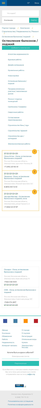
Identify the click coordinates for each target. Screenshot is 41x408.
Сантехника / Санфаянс (17, 107)
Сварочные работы (15, 112)
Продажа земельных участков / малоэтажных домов (17, 91)
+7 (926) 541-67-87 (11, 207)
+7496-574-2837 (10, 302)
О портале (26, 333)
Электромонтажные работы (19, 144)
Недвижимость (8, 342)
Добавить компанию (20, 48)
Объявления (7, 336)
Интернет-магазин (9, 345)
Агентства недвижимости (18, 54)
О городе (25, 330)
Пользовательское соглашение (20, 401)
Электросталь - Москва (28, 346)
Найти (34, 20)
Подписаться (20, 363)
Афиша (5, 330)
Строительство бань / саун (18, 125)
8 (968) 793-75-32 (21, 397)
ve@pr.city (31, 374)
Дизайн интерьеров (16, 65)
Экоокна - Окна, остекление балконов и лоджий (16, 177)
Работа (5, 339)
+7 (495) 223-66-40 (11, 167)
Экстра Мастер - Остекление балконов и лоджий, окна (17, 198)
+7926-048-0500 (10, 282)
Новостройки (13, 76)
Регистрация (27, 336)
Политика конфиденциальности (20, 405)
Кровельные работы (16, 70)
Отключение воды (29, 339)
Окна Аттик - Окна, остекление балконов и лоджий (18, 157)
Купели (25, 342)
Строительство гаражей (17, 131)
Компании (6, 333)
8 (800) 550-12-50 (10, 187)
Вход (37, 3)
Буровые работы (14, 60)
